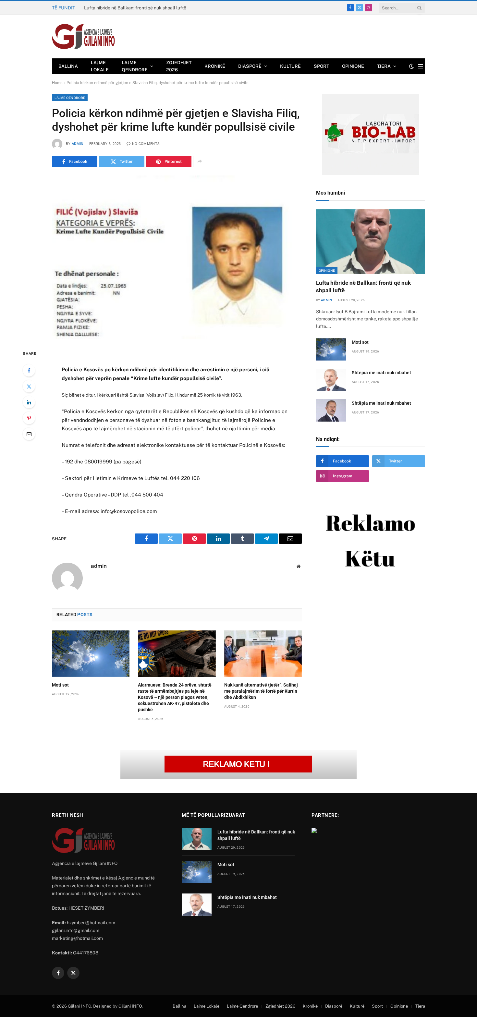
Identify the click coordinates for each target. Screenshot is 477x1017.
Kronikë (214, 66)
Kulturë (290, 66)
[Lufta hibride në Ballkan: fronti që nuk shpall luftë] (370, 241)
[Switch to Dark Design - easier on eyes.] (411, 66)
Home (57, 82)
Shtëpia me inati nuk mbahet (381, 372)
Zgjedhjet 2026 (178, 66)
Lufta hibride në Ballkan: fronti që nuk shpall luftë (363, 286)
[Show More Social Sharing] (199, 161)
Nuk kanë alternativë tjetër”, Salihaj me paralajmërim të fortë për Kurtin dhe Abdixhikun (261, 691)
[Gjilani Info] (83, 37)
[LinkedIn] (29, 402)
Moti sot (92, 7)
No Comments (146, 144)
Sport (321, 66)
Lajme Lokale (100, 66)
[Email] (29, 434)
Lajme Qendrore (135, 66)
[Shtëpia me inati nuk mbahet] (331, 380)
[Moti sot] (90, 653)
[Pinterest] (29, 418)
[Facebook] (29, 370)
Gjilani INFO (130, 1006)
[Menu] (420, 66)
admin (78, 144)
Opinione (353, 66)
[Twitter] (29, 386)
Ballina (68, 66)
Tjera (384, 66)
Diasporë (250, 66)
